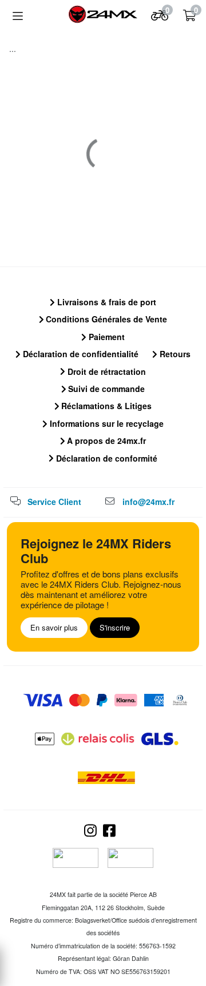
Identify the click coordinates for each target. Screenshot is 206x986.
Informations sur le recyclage (105, 423)
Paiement (105, 336)
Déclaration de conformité (105, 458)
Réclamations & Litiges (105, 405)
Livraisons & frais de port (105, 302)
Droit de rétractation (105, 371)
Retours (174, 353)
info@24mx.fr (148, 501)
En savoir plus (54, 627)
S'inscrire (115, 627)
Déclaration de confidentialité (79, 353)
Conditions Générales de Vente (105, 319)
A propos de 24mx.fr (105, 440)
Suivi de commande (105, 388)
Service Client (54, 501)
